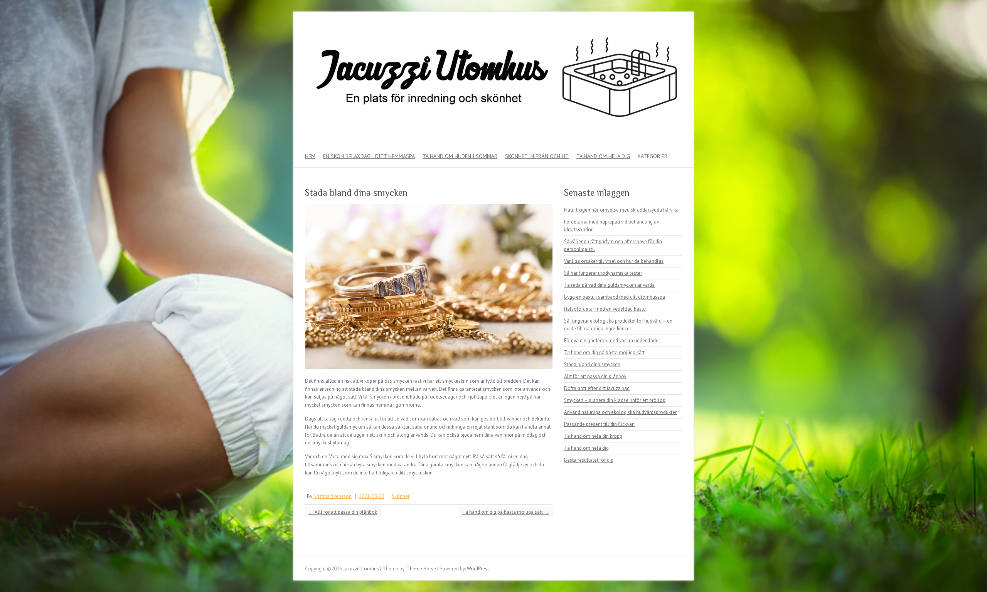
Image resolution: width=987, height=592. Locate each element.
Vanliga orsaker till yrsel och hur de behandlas (614, 261)
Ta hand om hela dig (603, 156)
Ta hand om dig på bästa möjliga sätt (505, 512)
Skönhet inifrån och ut (537, 156)
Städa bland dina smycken (592, 364)
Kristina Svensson (332, 496)
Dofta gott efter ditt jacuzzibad (597, 388)
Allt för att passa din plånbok (342, 512)
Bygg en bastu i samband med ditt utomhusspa (614, 297)
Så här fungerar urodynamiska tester (603, 273)
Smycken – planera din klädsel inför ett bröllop (614, 400)
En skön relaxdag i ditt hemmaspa (369, 156)
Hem (310, 156)
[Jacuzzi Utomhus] (493, 79)
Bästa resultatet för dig (588, 460)
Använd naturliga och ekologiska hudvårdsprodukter (620, 412)
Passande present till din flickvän (599, 424)
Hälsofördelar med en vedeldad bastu (605, 309)
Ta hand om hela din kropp (593, 436)
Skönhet (400, 496)
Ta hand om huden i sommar (460, 156)
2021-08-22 (371, 496)
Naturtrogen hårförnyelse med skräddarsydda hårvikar (622, 210)
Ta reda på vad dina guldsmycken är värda (609, 285)
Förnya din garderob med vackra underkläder (612, 340)
